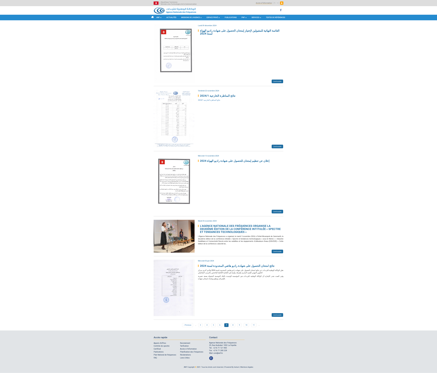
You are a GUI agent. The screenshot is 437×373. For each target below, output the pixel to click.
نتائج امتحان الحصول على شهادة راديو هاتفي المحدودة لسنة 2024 (237, 265)
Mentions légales (247, 367)
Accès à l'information (264, 3)
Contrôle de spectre (161, 346)
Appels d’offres (160, 343)
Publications (231, 17)
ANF (158, 17)
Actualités (171, 17)
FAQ (155, 358)
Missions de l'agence (190, 17)
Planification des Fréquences (191, 352)
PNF (243, 17)
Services (255, 17)
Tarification (184, 346)
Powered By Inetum (232, 367)
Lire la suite (277, 81)
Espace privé (212, 17)
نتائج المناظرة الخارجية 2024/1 (217, 95)
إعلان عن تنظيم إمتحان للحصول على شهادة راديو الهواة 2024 (234, 160)
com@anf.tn (218, 353)
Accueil (152, 17)
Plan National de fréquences (165, 355)
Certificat (157, 349)
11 (254, 325)
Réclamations (185, 355)
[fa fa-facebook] (281, 10)
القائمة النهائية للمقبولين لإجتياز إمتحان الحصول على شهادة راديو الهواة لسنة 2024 (239, 32)
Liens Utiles (185, 358)
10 (247, 325)
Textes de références (275, 17)
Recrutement (185, 343)
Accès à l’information (188, 349)
